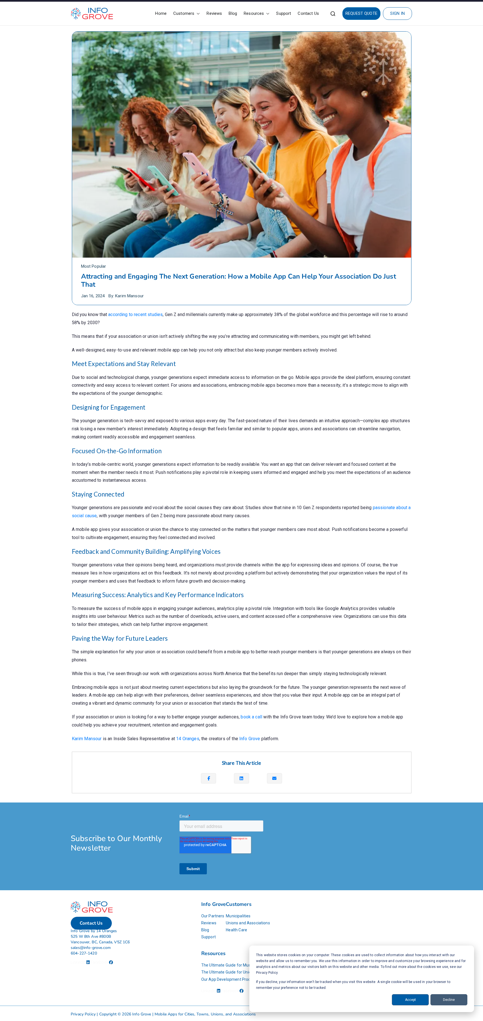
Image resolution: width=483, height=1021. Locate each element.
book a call (251, 717)
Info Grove (249, 738)
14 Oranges (187, 738)
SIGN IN (397, 13)
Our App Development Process (229, 979)
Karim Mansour (129, 295)
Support (283, 13)
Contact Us (308, 13)
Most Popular (93, 266)
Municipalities (238, 916)
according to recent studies (135, 314)
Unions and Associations (248, 923)
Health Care (236, 930)
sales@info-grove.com (91, 947)
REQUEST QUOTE (361, 13)
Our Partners (212, 916)
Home (161, 13)
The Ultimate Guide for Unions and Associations (244, 972)
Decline (449, 1000)
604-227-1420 (84, 953)
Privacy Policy (83, 1014)
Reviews (214, 13)
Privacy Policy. (267, 973)
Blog (233, 13)
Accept (410, 1000)
